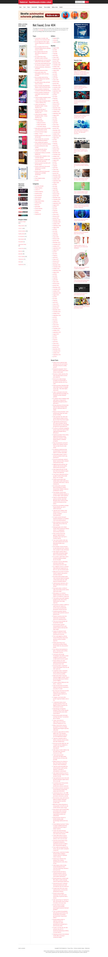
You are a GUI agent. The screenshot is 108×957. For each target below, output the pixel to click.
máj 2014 (55, 321)
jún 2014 (55, 319)
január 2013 (56, 347)
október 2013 (56, 330)
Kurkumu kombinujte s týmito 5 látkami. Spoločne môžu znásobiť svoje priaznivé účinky (60, 461)
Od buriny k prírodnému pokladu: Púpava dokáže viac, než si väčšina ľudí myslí (61, 507)
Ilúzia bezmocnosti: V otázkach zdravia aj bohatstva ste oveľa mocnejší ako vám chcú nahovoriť (61, 885)
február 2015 (56, 306)
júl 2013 (55, 336)
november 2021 (56, 154)
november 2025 (56, 64)
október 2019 (56, 201)
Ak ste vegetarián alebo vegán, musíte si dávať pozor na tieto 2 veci (42, 43)
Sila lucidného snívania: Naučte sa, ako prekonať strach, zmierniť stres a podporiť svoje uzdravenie (61, 548)
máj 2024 (55, 98)
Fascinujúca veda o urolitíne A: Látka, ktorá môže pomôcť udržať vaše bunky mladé (61, 589)
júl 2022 (55, 139)
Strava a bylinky (47, 7)
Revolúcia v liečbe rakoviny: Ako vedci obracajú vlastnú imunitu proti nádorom (60, 375)
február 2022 (56, 149)
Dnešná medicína (39, 191)
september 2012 (57, 354)
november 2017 (56, 244)
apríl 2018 (55, 235)
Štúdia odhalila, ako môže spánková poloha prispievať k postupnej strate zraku (60, 662)
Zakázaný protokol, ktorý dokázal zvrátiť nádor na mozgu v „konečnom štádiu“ (61, 935)
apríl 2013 (55, 341)
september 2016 (57, 270)
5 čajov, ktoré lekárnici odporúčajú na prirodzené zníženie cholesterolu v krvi (59, 722)
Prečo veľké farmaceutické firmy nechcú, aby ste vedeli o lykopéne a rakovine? (61, 848)
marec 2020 (55, 192)
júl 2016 (55, 274)
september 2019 (57, 203)
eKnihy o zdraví (55, 7)
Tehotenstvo (38, 210)
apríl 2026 (55, 55)
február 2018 (56, 238)
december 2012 (56, 349)
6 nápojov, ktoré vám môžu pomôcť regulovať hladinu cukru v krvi (61, 699)
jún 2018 (55, 231)
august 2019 (56, 205)
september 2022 (57, 136)
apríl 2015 (55, 302)
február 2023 (56, 126)
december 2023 (56, 107)
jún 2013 (55, 338)
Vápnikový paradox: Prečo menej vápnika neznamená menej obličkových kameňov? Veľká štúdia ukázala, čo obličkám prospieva (60, 438)
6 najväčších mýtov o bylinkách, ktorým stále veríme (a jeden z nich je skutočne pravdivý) (60, 672)
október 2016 (56, 268)
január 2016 (56, 285)
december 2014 (56, 309)
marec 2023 (55, 124)
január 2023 (56, 128)
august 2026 (56, 48)
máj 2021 (55, 165)
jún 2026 (55, 51)
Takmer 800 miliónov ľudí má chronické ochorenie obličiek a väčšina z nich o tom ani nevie (60, 837)
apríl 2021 (55, 167)
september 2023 (57, 113)
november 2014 (56, 311)
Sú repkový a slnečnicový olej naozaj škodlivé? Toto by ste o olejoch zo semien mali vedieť (60, 451)
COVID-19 (37, 189)
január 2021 (56, 173)
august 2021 (56, 160)
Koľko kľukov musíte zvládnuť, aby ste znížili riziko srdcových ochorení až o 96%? (61, 751)
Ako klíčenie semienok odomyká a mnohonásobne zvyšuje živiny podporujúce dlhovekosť (61, 789)
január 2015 (56, 308)
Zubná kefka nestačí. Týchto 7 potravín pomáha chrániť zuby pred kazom (60, 456)
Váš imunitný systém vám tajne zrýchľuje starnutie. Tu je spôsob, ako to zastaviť (61, 717)
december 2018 (56, 220)
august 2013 (56, 334)
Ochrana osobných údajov (41, 131)
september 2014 (57, 315)
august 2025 (56, 70)
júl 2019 (55, 207)
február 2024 (56, 104)
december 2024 (56, 85)
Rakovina (40, 7)
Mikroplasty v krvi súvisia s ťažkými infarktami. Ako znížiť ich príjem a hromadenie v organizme (61, 594)
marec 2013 (55, 343)
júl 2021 (55, 162)
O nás (24, 7)
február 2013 (56, 345)
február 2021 (56, 171)
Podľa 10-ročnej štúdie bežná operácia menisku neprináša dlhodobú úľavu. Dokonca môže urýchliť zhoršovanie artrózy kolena (60, 500)
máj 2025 (55, 76)
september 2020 (57, 180)
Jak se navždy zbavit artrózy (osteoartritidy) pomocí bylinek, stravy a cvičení (42, 79)
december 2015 (56, 287)
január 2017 (56, 263)
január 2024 (56, 106)
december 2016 (56, 265)
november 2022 (56, 132)
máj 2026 (55, 53)
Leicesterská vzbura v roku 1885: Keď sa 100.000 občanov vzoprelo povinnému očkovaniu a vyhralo (61, 794)
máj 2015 (55, 300)
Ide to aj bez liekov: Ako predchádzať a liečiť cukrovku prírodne (42, 74)
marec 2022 (55, 147)
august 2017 (56, 250)
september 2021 (57, 158)
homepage (41, 30)
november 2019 (56, 199)
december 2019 (56, 197)
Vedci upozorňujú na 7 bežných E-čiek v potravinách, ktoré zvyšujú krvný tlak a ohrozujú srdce (61, 901)
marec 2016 (55, 281)
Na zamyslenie (38, 195)
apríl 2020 (55, 190)
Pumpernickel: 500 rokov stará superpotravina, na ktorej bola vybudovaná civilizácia (60, 890)
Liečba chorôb (34, 7)
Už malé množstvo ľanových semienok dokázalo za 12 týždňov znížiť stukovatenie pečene (61, 518)
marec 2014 (55, 324)
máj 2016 (55, 278)
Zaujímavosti (38, 214)
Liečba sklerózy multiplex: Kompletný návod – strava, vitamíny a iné (41, 116)
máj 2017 (55, 255)
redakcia (55, 42)
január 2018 (56, 240)
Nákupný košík (38, 119)
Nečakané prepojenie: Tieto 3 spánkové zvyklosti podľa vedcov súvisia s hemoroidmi (60, 370)
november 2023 (56, 109)
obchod (55, 40)
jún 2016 (55, 276)
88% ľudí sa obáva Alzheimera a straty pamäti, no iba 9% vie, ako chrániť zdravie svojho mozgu (60, 806)
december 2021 (56, 152)
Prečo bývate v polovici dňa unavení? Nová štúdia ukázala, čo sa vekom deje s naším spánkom (61, 494)
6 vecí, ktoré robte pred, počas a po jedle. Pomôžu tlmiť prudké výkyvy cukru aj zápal (60, 476)
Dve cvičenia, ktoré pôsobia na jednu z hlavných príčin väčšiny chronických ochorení (60, 651)
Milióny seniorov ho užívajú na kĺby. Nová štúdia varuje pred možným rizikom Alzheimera (60, 763)
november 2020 (56, 177)
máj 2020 (55, 188)
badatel (55, 38)
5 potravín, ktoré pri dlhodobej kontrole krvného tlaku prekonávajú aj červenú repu (60, 563)
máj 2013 (55, 339)
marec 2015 (55, 304)
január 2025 (56, 83)
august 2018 (56, 227)
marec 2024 (55, 102)
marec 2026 (55, 57)
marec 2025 (55, 79)
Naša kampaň (38, 197)
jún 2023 (55, 119)
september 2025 (57, 68)
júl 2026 (55, 49)
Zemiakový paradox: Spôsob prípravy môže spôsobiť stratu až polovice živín (61, 613)
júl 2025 (55, 72)
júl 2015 (55, 296)
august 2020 (56, 182)
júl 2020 (55, 184)
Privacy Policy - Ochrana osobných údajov (75, 948)
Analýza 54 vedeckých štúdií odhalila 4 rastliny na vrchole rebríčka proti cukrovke (59, 632)
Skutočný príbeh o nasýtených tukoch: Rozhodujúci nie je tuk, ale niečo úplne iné (61, 667)
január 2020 (56, 195)
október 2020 (56, 179)
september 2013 (57, 332)
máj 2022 (55, 143)
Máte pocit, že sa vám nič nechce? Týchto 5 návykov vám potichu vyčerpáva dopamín (61, 573)
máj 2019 (55, 210)
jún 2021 (55, 164)
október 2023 (56, 111)
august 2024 (56, 93)
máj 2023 (55, 121)
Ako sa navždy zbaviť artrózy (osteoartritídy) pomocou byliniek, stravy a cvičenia (43, 48)
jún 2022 (55, 141)
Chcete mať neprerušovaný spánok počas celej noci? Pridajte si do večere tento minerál (60, 832)
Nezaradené (38, 199)
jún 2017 (55, 253)
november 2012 (56, 351)
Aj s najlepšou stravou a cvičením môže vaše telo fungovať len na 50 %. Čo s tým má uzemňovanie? (60, 568)
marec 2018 (55, 237)
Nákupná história (41, 122)
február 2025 (56, 81)
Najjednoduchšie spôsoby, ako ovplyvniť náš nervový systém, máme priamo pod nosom (60, 466)
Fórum (28, 7)
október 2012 (56, 352)
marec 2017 (55, 259)
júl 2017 (55, 251)
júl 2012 (55, 356)
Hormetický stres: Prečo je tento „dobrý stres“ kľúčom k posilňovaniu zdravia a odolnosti (60, 784)
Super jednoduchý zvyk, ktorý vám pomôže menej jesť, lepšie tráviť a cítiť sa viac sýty (61, 779)
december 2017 (56, 242)
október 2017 (56, 246)
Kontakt (61, 7)
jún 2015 (55, 298)
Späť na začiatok (21, 948)
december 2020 (56, 175)
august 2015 (56, 294)
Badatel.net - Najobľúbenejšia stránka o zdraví (35, 2)
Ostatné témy (38, 203)
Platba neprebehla (41, 124)
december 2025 (56, 63)
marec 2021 (55, 169)
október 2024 (56, 89)
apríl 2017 (55, 257)
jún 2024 (55, 96)
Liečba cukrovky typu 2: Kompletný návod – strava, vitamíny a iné (41, 111)
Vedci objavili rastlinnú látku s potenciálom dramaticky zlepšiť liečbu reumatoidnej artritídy (60, 553)
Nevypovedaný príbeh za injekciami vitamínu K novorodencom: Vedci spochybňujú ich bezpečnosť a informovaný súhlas (60, 922)
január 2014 (56, 326)
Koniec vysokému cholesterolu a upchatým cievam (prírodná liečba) (42, 94)
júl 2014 (55, 317)
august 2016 (56, 272)
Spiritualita (37, 206)
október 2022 (56, 134)
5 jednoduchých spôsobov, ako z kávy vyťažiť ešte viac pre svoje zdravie (60, 584)
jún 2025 (55, 74)
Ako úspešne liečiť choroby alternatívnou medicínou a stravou (41, 53)
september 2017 (57, 248)
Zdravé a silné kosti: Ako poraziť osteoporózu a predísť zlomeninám (42, 168)
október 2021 (56, 156)
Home (20, 7)
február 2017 (56, 261)
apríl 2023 (55, 122)
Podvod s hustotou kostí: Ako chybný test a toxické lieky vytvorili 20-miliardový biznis (60, 617)
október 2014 (56, 313)
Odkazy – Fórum (38, 133)
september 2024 (57, 91)
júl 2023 (55, 117)
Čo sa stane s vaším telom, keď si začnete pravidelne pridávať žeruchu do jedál (60, 558)
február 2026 (56, 59)
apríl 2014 (55, 323)
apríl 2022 (55, 145)
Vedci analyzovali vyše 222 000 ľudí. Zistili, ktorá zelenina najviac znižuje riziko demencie (60, 471)
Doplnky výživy (38, 193)
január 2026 (56, 61)
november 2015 (56, 289)
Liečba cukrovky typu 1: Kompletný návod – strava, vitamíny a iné (41, 106)
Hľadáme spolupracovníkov (41, 70)
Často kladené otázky (40, 178)
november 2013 (56, 328)
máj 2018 (55, 233)
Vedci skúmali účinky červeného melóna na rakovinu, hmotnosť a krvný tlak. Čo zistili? (60, 687)
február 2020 (56, 194)
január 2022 (56, 150)
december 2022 (56, 130)
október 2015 (56, 291)
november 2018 (56, 222)
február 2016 (56, 283)
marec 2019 (55, 214)
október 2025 (56, 66)
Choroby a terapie (39, 186)
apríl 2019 (55, 212)
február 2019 (56, 216)
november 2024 (56, 87)
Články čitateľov (38, 188)
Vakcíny (36, 212)
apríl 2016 (55, 280)
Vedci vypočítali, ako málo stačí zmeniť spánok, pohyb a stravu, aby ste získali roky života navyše (60, 418)
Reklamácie (87, 948)
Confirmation (40, 121)
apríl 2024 (55, 100)
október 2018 (56, 223)
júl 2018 (55, 229)
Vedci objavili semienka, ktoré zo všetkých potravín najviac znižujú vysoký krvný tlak (60, 774)
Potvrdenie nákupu (41, 126)
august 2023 (56, 115)
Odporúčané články (39, 201)
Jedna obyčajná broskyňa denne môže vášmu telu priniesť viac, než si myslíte (60, 523)
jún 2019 (55, 208)
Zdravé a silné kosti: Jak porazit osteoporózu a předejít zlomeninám (42, 173)
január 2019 (56, 218)
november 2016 (56, 266)
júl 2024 (55, 94)
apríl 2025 (55, 78)
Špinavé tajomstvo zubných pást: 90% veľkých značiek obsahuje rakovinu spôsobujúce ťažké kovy (61, 880)
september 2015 (57, 293)
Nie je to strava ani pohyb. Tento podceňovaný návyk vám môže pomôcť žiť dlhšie (60, 413)
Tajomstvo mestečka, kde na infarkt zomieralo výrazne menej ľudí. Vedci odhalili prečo (60, 740)
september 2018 (57, 225)
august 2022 (56, 137)
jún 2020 (55, 186)
